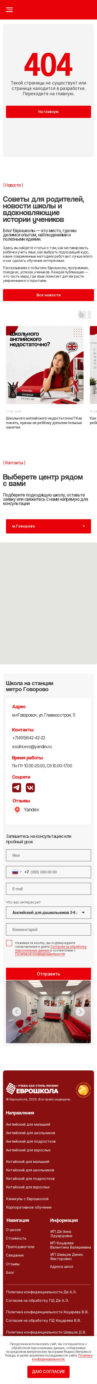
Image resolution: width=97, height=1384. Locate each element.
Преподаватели (20, 1247)
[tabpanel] (48, 607)
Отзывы (13, 1264)
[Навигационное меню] (9, 9)
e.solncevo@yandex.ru (32, 746)
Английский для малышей (28, 1124)
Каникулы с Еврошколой (27, 1199)
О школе (13, 1230)
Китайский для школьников (30, 1170)
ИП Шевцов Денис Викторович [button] (66, 1256)
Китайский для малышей (27, 1161)
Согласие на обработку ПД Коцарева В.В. (43, 1320)
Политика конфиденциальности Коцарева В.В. (47, 1312)
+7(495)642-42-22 (28, 737)
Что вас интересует (23, 902)
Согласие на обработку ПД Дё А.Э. (37, 1300)
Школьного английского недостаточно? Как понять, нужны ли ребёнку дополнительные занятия (44, 423)
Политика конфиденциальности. (62, 1357)
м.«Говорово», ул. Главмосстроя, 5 (43, 715)
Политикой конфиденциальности (40, 954)
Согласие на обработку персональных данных (51, 948)
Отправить (48, 973)
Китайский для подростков (30, 1178)
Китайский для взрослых (28, 1187)
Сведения (15, 1255)
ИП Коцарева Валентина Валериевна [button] (70, 1245)
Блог (10, 1272)
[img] (30, 787)
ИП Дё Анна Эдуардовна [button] (61, 1233)
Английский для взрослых (28, 1150)
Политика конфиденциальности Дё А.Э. (41, 1292)
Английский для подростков (31, 1141)
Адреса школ (61, 1266)
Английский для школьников (30, 1133)
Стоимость (16, 1238)
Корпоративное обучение (29, 1207)
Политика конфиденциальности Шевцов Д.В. (46, 1332)
